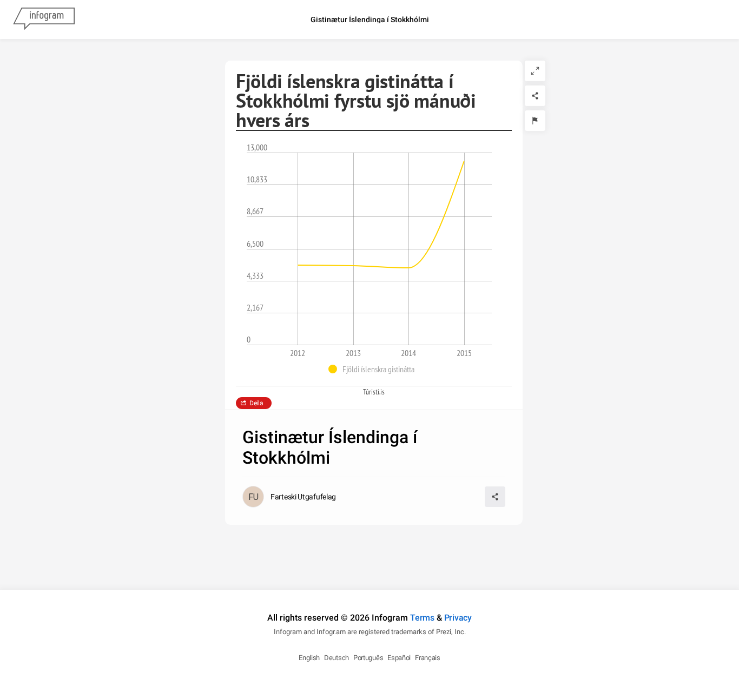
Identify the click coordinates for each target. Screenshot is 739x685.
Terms (422, 617)
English (309, 658)
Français (427, 658)
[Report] (535, 120)
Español (399, 658)
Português (368, 658)
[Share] (535, 95)
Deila (256, 403)
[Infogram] (44, 19)
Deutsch (336, 658)
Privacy (458, 617)
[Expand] (535, 71)
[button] (374, 369)
